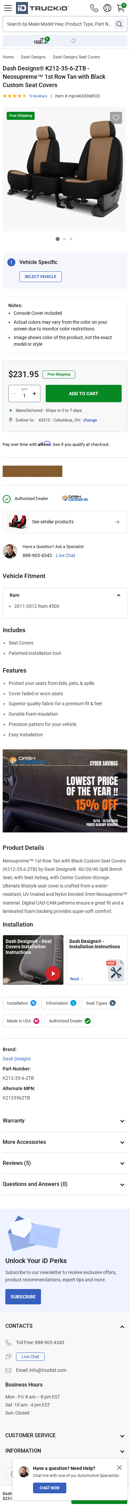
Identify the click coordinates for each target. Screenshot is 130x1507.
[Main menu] (8, 8)
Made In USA (22, 1021)
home (8, 57)
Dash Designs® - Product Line (60, 1003)
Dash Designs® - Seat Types (100, 1003)
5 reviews (38, 95)
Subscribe (23, 1296)
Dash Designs (33, 57)
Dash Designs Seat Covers (76, 57)
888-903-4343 (37, 555)
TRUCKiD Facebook (12, 1474)
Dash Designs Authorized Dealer (69, 1021)
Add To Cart (83, 393)
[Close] (119, 1467)
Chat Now (50, 1488)
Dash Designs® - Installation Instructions (94, 944)
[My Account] (107, 8)
